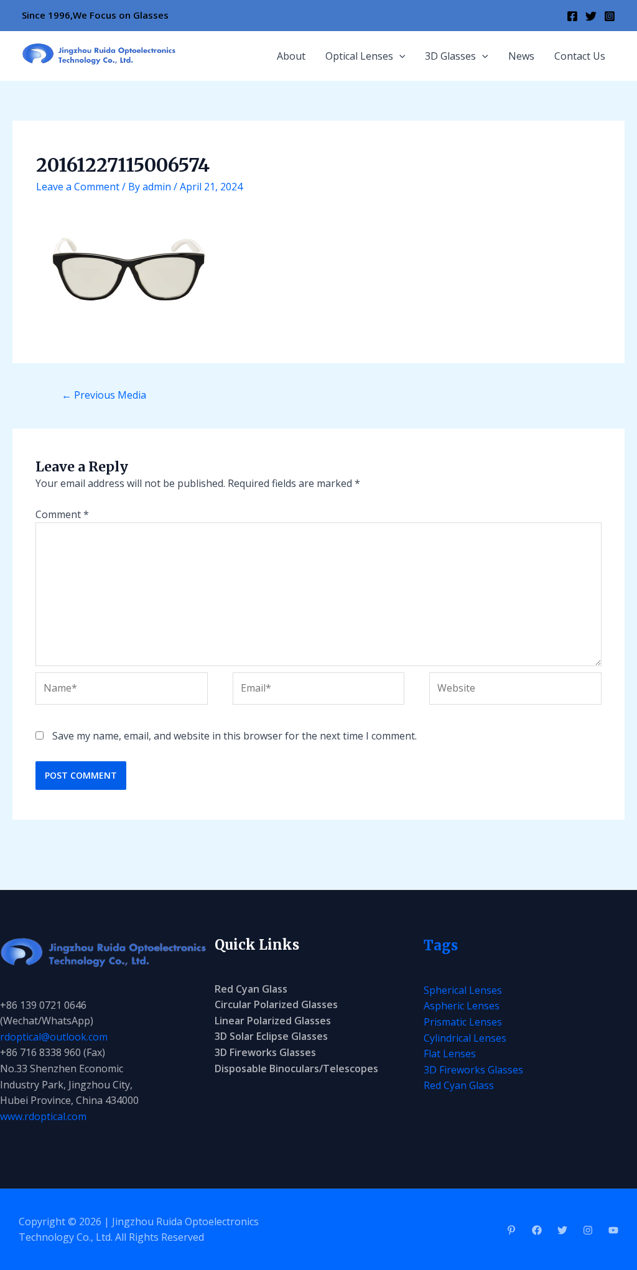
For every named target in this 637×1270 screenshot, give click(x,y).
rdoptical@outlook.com (54, 1037)
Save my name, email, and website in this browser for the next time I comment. (234, 736)
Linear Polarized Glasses (273, 1020)
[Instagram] (609, 16)
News (521, 56)
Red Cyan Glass (251, 989)
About (291, 56)
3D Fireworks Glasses (265, 1052)
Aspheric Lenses (462, 1006)
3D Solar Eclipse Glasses (271, 1036)
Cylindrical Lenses (465, 1038)
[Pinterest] (511, 1230)
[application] (399, 56)
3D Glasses (450, 56)
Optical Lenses (359, 56)
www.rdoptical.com (43, 1116)
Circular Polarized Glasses (276, 1004)
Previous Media (104, 395)
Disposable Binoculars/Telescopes (296, 1068)
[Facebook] (572, 16)
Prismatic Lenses (463, 1022)
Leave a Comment (77, 186)
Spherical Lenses (463, 990)
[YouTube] (613, 1230)
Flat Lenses (450, 1053)
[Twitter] (591, 16)
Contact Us (579, 56)
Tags (441, 945)
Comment (62, 514)
